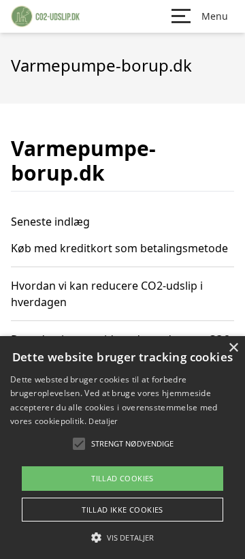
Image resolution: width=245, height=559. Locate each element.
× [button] (233, 348)
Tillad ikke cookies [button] (122, 509)
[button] (122, 537)
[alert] (122, 447)
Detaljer (102, 421)
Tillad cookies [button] (122, 478)
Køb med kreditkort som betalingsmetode (119, 248)
